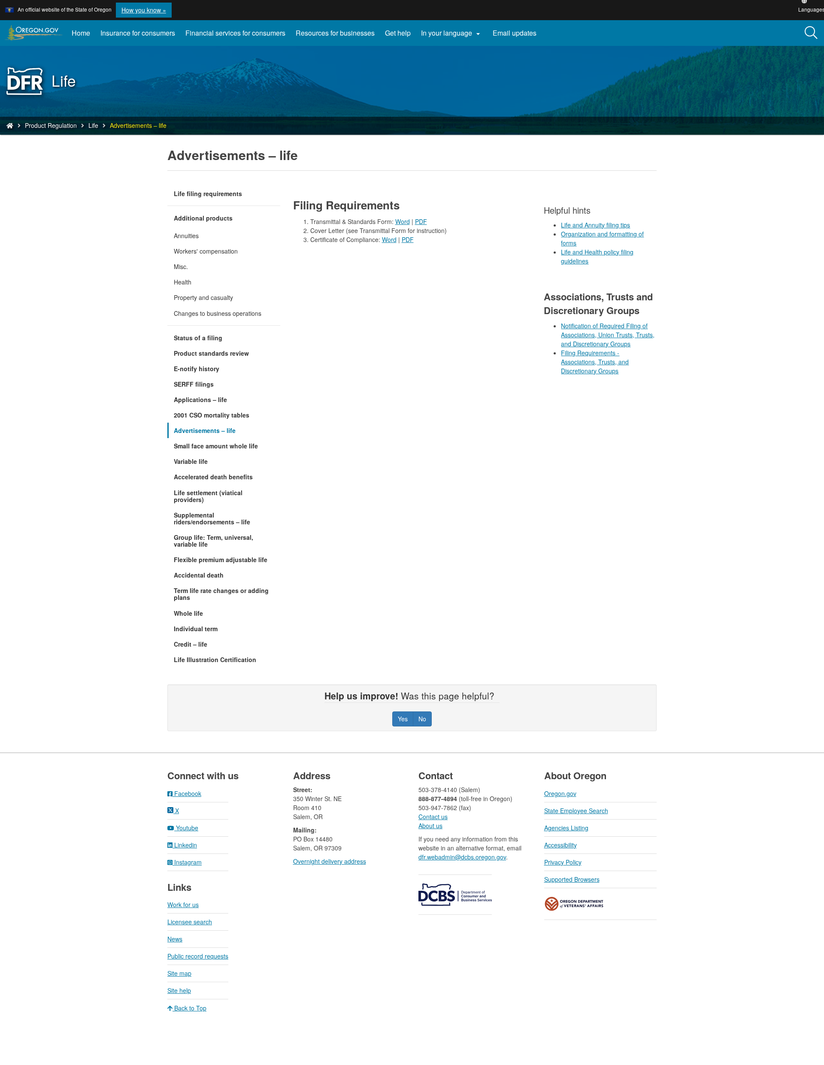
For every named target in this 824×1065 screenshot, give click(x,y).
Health (182, 282)
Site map (179, 973)
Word (402, 221)
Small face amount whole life (216, 446)
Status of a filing (198, 337)
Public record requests (197, 956)
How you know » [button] (143, 10)
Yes (403, 718)
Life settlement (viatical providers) (208, 496)
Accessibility (560, 845)
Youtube (186, 827)
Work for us (183, 904)
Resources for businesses (335, 33)
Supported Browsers (572, 879)
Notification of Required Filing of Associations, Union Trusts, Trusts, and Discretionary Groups (607, 334)
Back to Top (189, 1008)
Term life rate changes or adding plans (221, 594)
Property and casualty (203, 297)
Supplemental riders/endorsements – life (212, 518)
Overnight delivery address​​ (329, 861)
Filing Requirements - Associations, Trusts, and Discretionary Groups (595, 361)
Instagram (187, 862)
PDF (421, 221)
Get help (398, 33)
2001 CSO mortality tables (211, 415)
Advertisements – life (205, 430)
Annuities (186, 235)
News (174, 939)
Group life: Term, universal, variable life (213, 540)
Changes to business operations (217, 313)
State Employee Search (576, 810)
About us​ (430, 825)
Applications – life (200, 399)
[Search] (811, 33)
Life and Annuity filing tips (595, 225)
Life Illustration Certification (215, 659)
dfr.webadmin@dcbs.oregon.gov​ (462, 857)
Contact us (433, 816)
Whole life (188, 613)
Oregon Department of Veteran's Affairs (574, 903)
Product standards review (211, 353)
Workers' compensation (206, 251)
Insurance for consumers (137, 33)
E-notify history (196, 368)
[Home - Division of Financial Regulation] (9, 125)
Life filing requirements (208, 193)
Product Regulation (51, 125)
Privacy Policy (563, 862)
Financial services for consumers (235, 33)
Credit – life (190, 644)
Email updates (517, 36)
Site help (179, 990)
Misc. (181, 266)
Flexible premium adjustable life (220, 559)
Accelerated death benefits (213, 476)
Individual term (196, 628)
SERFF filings (194, 384)
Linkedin (185, 845)
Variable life (191, 461)
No (422, 718)
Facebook (187, 793)
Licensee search (189, 921)
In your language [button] (451, 33)
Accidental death (199, 575)
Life (93, 125)
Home (81, 33)
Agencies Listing (566, 827)
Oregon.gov (560, 793)
